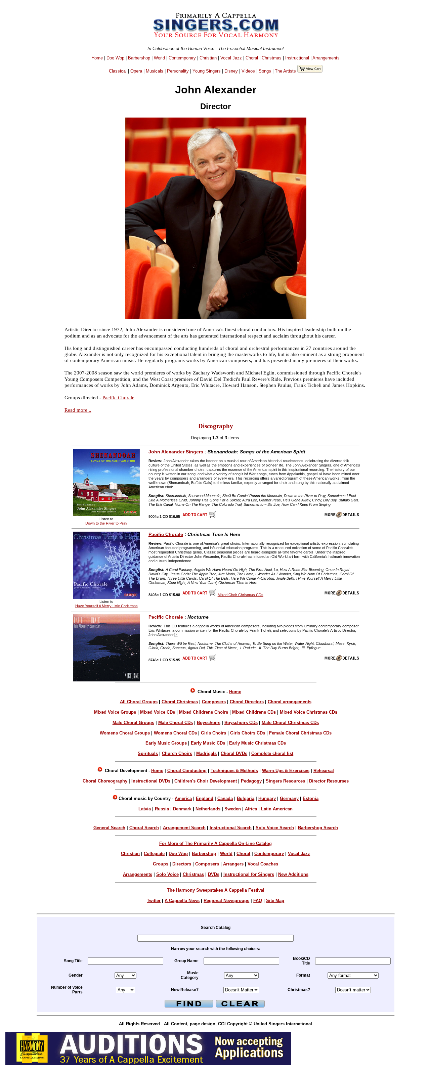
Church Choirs (177, 753)
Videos (248, 71)
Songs (265, 71)
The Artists (285, 71)
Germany (289, 798)
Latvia (144, 808)
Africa (251, 808)
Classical (118, 71)
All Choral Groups (139, 701)
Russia (162, 808)
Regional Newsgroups (226, 900)
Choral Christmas (180, 701)
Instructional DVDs (150, 781)
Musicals (154, 71)
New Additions (293, 874)
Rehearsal (323, 770)
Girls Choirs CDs (247, 732)
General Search (109, 827)
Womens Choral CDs (175, 732)
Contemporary (182, 57)
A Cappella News (182, 900)
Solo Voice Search (275, 827)
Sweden (232, 808)
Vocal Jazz (231, 57)
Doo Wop (115, 57)
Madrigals (206, 753)
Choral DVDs (234, 753)
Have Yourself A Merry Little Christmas (106, 606)
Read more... (77, 410)
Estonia (310, 798)
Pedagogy (251, 781)
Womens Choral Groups (125, 732)
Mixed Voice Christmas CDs (308, 712)
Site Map (275, 900)
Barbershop (139, 57)
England (204, 798)
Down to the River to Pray (106, 523)
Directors (181, 863)
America (183, 798)
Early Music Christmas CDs (257, 743)
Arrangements (326, 57)
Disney (231, 71)
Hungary (267, 798)
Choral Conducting (187, 770)
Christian (208, 57)
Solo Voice (167, 874)
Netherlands (208, 808)
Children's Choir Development (206, 781)
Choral (252, 57)
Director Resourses (329, 781)
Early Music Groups (166, 743)
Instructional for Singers (248, 874)
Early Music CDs (208, 743)
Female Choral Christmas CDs (300, 732)
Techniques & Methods (234, 770)
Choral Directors (247, 701)
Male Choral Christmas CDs (290, 722)
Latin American (277, 808)
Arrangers (233, 863)
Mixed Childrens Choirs (203, 712)
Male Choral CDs (175, 722)
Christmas (272, 57)
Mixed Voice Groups (115, 712)
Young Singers (206, 71)
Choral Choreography (105, 781)
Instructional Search (231, 827)
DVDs (213, 874)
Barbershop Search (318, 827)
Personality (178, 71)
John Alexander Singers (175, 451)
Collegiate (154, 853)
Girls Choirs (213, 732)
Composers (214, 701)
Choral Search (144, 827)
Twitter (154, 900)
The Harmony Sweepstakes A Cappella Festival (215, 890)
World (159, 57)
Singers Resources (285, 781)
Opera (136, 71)
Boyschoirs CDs (241, 722)
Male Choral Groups (133, 722)
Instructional (297, 57)
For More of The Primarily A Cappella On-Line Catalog (215, 843)
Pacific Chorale (118, 397)
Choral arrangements (289, 701)
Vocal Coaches (263, 863)
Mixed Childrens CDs (254, 712)
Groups (160, 863)
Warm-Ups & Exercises (285, 770)
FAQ (257, 900)
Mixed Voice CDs (157, 712)
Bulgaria (245, 798)
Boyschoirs (208, 722)
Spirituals (148, 753)
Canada (225, 798)
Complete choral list (272, 753)
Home (97, 57)
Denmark (182, 808)
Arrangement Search (184, 827)
